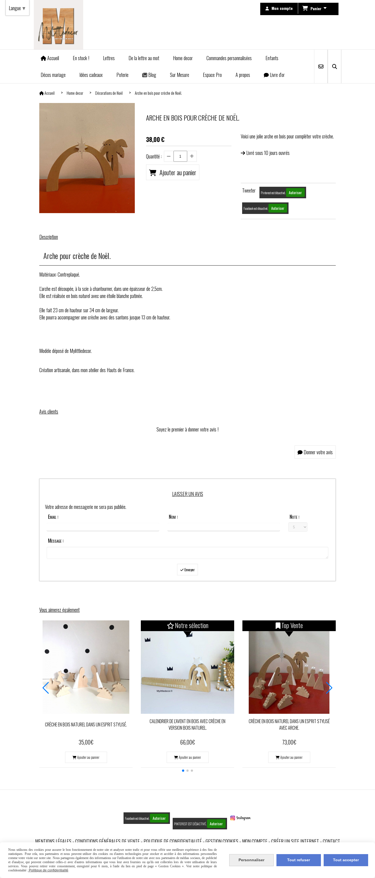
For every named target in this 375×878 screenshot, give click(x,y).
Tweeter (249, 190)
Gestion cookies (222, 841)
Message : (55, 540)
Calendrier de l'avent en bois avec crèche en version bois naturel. (187, 724)
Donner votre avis (318, 452)
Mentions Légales (53, 841)
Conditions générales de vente (107, 841)
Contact (331, 841)
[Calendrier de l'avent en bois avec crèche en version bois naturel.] (187, 667)
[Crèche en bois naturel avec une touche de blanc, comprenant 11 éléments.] (86, 667)
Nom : (173, 516)
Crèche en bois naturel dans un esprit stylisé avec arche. (289, 724)
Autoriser (295, 192)
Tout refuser (298, 860)
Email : (53, 516)
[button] (183, 771)
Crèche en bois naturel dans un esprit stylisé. (86, 724)
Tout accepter (346, 860)
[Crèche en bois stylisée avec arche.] (289, 667)
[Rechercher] (334, 66)
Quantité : (154, 156)
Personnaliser (251, 860)
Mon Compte (254, 841)
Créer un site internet (295, 841)
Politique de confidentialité (173, 841)
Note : (294, 516)
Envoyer (189, 569)
